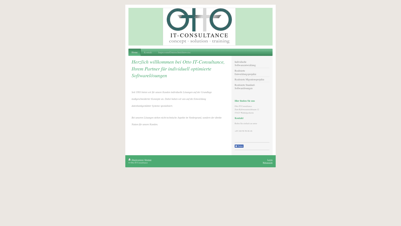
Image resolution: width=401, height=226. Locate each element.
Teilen (240, 146)
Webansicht (268, 162)
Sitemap (148, 159)
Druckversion (137, 159)
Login (270, 159)
